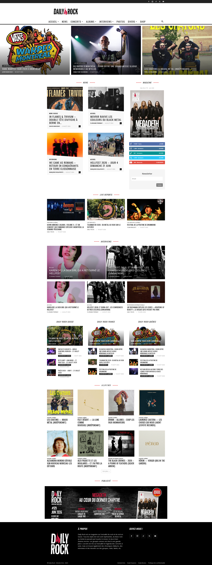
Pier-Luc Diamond (150, 72)
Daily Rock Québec (147, 322)
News (65, 21)
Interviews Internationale (136, 305)
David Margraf (54, 126)
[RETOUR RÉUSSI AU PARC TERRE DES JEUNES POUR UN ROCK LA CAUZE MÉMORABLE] (133, 371)
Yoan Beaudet (131, 227)
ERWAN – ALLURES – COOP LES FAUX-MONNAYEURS (121, 421)
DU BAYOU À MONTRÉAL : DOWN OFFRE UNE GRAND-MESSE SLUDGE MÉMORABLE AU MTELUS (110, 351)
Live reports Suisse (64, 356)
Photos (121, 21)
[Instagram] (152, 1)
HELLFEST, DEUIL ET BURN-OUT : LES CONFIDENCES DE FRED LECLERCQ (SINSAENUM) (105, 308)
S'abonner (159, 162)
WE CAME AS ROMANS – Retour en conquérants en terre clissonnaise (63, 166)
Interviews (105, 21)
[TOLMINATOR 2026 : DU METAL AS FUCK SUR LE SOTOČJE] (106, 209)
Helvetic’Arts (121, 563)
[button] (162, 22)
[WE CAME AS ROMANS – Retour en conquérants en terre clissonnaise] (65, 146)
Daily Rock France (106, 322)
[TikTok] (156, 1)
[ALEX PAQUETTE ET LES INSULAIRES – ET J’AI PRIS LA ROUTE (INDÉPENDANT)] (91, 443)
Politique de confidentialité (156, 563)
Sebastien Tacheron (80, 72)
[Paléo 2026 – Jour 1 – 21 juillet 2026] (51, 372)
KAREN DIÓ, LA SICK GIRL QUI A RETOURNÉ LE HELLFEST (63, 308)
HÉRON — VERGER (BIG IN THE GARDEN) (152, 462)
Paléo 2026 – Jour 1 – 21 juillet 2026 (69, 371)
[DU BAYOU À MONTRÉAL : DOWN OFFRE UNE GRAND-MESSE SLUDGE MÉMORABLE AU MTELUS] (106, 50)
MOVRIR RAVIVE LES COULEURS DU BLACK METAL (105, 118)
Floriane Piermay (96, 123)
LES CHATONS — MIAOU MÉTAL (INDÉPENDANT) (57, 421)
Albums (90, 21)
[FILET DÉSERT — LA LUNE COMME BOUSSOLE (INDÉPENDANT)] (91, 403)
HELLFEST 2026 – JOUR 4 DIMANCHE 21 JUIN (104, 164)
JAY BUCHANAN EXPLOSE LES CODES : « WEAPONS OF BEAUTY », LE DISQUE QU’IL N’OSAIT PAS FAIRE (145, 308)
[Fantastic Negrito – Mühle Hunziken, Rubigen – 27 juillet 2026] (51, 351)
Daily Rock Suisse (65, 322)
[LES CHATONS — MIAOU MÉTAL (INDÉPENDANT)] (177, 50)
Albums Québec (149, 65)
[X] (159, 1)
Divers (131, 21)
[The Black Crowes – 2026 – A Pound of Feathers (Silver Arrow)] (121, 443)
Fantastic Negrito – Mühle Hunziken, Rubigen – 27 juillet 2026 (68, 351)
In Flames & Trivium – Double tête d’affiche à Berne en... (63, 120)
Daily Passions (131, 563)
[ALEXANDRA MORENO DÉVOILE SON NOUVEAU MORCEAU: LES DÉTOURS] (60, 443)
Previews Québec (52, 222)
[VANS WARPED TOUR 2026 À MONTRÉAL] (35, 50)
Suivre (161, 148)
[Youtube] (163, 1)
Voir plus (105, 471)
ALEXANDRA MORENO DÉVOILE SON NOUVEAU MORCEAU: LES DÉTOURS (59, 463)
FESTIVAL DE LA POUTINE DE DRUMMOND (141, 224)
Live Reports (91, 222)
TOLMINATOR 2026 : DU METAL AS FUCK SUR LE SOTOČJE (104, 225)
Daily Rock (50, 232)
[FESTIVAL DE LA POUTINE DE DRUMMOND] (146, 209)
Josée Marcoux (7, 72)
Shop (143, 21)
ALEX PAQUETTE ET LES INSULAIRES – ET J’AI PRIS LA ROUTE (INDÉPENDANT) (90, 463)
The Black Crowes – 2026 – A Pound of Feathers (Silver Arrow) (121, 463)
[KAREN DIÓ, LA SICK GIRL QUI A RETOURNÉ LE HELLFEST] (76, 262)
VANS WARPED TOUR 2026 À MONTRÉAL (104, 341)
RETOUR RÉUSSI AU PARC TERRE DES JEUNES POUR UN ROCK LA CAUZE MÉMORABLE (151, 371)
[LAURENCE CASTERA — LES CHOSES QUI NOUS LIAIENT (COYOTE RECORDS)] (152, 403)
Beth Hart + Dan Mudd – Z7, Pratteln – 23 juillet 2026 (67, 361)
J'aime (161, 144)
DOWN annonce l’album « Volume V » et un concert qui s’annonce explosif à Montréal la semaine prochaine (65, 227)
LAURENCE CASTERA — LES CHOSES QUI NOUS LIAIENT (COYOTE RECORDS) (150, 422)
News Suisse (53, 113)
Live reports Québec (9, 65)
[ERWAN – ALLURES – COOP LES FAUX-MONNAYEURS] (121, 403)
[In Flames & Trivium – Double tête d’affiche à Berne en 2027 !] (65, 100)
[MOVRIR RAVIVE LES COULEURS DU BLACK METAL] (106, 100)
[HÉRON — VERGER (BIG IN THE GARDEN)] (152, 443)
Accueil (53, 21)
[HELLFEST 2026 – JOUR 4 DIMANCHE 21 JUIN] (106, 146)
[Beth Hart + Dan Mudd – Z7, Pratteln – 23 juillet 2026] (51, 362)
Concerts (76, 21)
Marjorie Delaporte (56, 172)
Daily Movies (142, 563)
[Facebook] (148, 1)
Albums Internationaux (115, 458)
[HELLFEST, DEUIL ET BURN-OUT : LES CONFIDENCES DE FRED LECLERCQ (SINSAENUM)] (135, 262)
